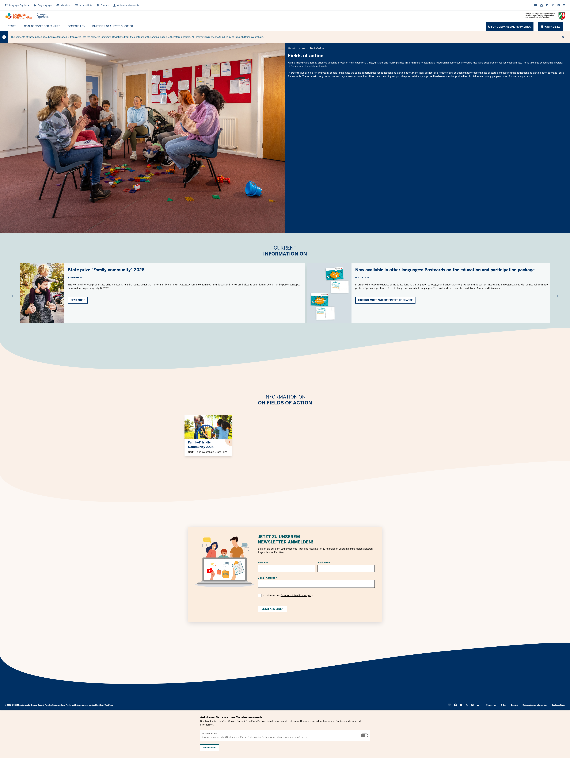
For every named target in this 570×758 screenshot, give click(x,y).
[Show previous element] (13, 296)
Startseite (292, 48)
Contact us (491, 705)
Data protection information (534, 705)
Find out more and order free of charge (385, 300)
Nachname (324, 562)
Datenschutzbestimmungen (296, 595)
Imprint (514, 705)
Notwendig (209, 733)
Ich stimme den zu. (289, 595)
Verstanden (209, 747)
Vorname (263, 562)
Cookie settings (558, 705)
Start (12, 26)
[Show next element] (557, 296)
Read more (78, 300)
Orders (503, 705)
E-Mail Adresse (266, 577)
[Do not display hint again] (563, 37)
